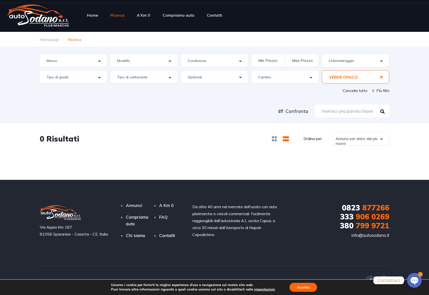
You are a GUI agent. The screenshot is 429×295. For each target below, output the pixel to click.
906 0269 (364, 216)
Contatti (214, 15)
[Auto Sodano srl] (38, 15)
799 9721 (364, 225)
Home (92, 15)
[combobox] (73, 60)
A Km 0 (143, 15)
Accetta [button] (303, 287)
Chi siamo (135, 235)
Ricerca (117, 15)
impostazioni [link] (264, 289)
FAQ (163, 217)
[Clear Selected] (381, 76)
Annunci (134, 205)
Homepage (49, 39)
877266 (365, 207)
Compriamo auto (178, 15)
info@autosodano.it (370, 235)
